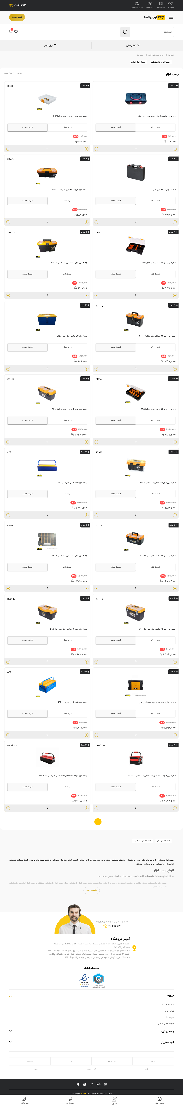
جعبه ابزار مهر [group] (163, 841)
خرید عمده (17, 17)
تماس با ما (169, 1011)
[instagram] (91, 1084)
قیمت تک (155, 127)
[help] (16, 32)
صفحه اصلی (159, 1103)
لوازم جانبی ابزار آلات (156, 55)
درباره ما (171, 7)
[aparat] (84, 1084)
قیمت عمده (116, 127)
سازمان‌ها (161, 7)
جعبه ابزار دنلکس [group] (142, 841)
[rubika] (105, 1084)
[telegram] (78, 1084)
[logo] (154, 17)
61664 (20, 5)
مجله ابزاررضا (168, 1005)
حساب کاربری (24, 1103)
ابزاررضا (171, 55)
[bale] (98, 1084)
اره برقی (36, 1069)
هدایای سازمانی (137, 7)
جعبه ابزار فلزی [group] (138, 62)
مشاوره (114, 1103)
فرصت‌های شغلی (166, 1023)
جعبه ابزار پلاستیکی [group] (160, 62)
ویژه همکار (150, 7)
